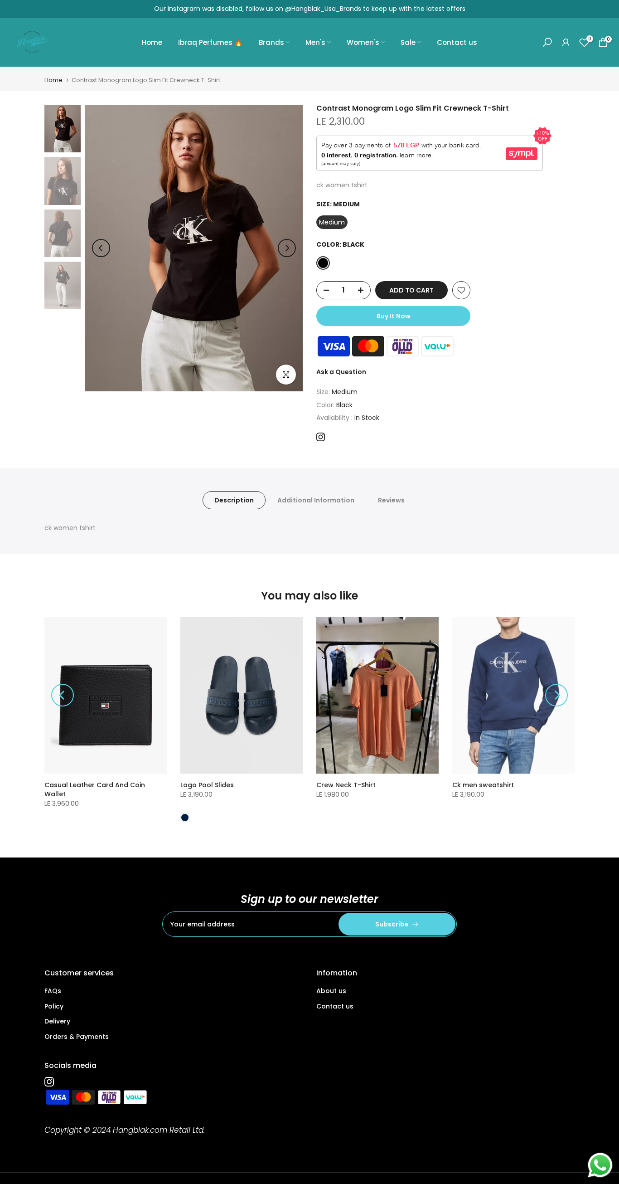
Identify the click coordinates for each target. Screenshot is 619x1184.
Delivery (57, 1021)
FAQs (52, 990)
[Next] (287, 248)
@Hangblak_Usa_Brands (323, 8)
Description (234, 500)
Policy (53, 1006)
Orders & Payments (76, 1036)
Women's (363, 42)
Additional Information (315, 500)
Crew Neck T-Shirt (346, 784)
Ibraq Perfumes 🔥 (210, 42)
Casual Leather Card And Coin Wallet (94, 789)
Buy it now (394, 316)
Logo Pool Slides (207, 784)
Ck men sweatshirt (483, 784)
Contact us (457, 42)
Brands (271, 42)
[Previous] (101, 248)
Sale (408, 42)
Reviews (391, 500)
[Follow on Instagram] (320, 437)
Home (152, 42)
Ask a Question (341, 371)
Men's (315, 42)
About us (331, 990)
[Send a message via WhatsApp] (600, 1165)
